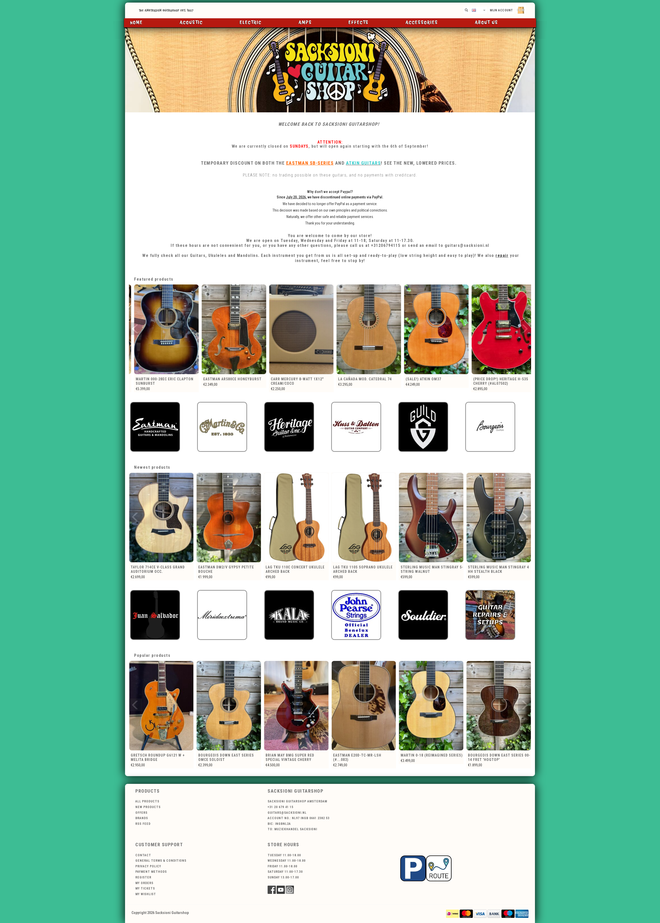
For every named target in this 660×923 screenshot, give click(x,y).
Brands (141, 818)
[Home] (330, 10)
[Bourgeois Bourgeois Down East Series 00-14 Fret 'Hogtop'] (364, 706)
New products (148, 807)
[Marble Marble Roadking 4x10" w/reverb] (498, 329)
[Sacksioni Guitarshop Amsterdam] (330, 69)
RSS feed (143, 824)
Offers (141, 813)
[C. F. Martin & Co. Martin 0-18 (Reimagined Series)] (296, 706)
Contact (143, 855)
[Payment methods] (452, 913)
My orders (144, 883)
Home (136, 22)
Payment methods (151, 872)
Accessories (422, 22)
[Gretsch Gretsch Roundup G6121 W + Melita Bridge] (431, 706)
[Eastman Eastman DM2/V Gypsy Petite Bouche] (498, 518)
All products (147, 801)
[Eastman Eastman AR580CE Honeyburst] (161, 329)
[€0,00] (529, 9)
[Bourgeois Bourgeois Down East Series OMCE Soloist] (498, 706)
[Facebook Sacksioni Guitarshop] (272, 890)
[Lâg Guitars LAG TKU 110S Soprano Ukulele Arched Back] (229, 518)
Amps (305, 22)
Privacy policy (148, 866)
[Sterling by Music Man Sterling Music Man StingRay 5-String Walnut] (296, 518)
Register (143, 877)
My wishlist (145, 894)
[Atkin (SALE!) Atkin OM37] (364, 329)
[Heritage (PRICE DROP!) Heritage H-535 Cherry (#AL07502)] (431, 329)
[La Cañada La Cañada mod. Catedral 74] (296, 329)
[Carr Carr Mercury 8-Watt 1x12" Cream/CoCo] (229, 329)
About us (486, 22)
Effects (359, 22)
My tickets (145, 888)
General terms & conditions (160, 860)
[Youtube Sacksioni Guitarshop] (281, 890)
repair (502, 255)
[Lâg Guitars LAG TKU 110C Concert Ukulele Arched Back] (161, 518)
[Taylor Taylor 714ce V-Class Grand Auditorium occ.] (431, 518)
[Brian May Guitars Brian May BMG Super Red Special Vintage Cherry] (161, 706)
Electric (251, 22)
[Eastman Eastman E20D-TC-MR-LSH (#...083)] (229, 706)
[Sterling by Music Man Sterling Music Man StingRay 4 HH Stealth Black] (364, 518)
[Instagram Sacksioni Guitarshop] (290, 890)
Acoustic (191, 22)
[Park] (426, 868)
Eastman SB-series (310, 163)
